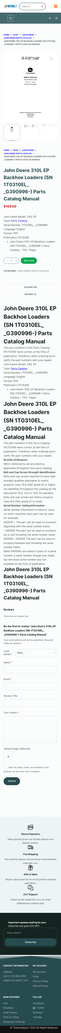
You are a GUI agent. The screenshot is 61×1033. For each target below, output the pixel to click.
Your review (11, 712)
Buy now (29, 260)
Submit (12, 780)
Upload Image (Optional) (17, 748)
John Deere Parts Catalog (33, 271)
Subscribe (30, 942)
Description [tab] (30, 287)
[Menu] (11, 18)
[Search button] (42, 6)
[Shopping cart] (55, 6)
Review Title (10, 695)
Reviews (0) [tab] (30, 294)
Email (7, 679)
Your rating (8, 653)
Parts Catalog (19, 220)
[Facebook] (50, 18)
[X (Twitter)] (56, 18)
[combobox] (29, 6)
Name (8, 662)
